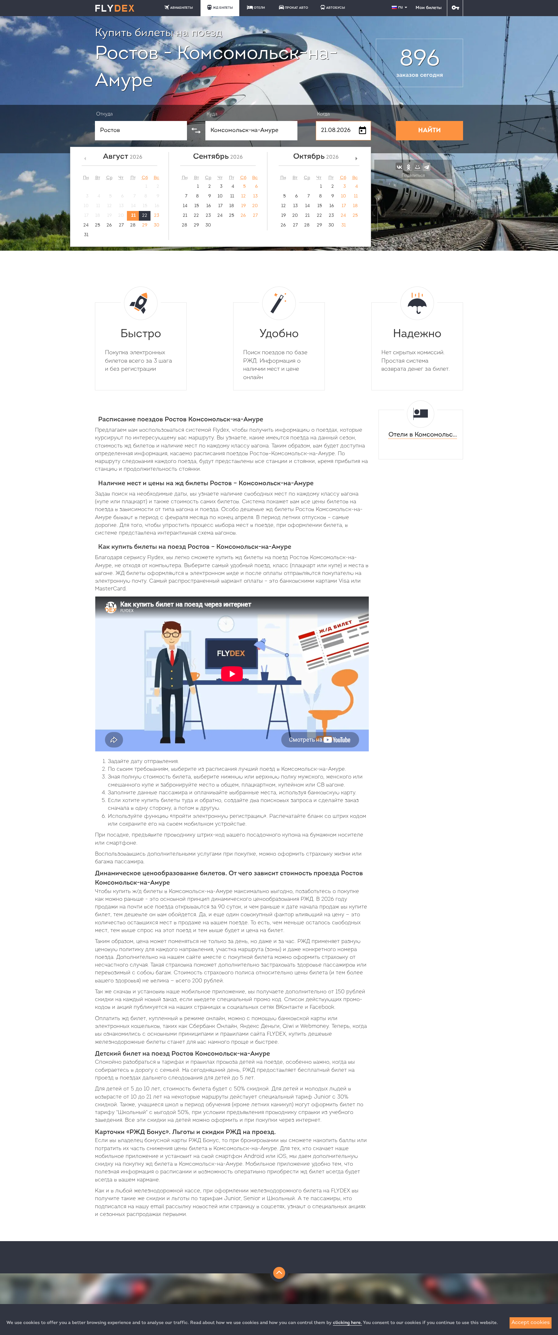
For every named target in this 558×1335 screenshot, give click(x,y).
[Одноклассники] (408, 166)
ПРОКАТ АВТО (296, 8)
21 (133, 215)
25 (97, 225)
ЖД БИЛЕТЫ (223, 8)
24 (85, 225)
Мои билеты (428, 7)
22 (144, 215)
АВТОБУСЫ (335, 8)
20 (255, 206)
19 (243, 206)
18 (231, 206)
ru (401, 7)
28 (133, 225)
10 (220, 196)
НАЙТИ (429, 130)
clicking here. (347, 1322)
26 (109, 225)
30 (156, 225)
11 (232, 196)
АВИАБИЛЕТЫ (181, 8)
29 (144, 225)
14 (185, 206)
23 (156, 215)
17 (220, 206)
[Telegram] (426, 166)
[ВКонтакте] (399, 166)
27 (121, 225)
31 (86, 235)
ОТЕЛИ (259, 8)
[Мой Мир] (417, 166)
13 (255, 196)
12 (243, 196)
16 (208, 206)
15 (196, 206)
